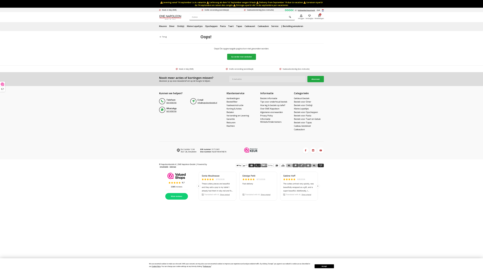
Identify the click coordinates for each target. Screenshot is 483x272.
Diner (172, 26)
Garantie (231, 119)
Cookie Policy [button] (156, 266)
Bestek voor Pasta (302, 115)
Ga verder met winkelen (241, 57)
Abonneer (315, 79)
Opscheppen (211, 26)
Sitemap (173, 166)
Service (274, 26)
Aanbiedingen (233, 98)
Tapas (239, 26)
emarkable (164, 166)
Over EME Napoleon (269, 108)
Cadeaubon (263, 26)
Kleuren (163, 26)
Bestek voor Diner (302, 101)
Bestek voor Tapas (303, 122)
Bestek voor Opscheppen (306, 112)
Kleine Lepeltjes (195, 26)
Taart (231, 26)
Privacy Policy (266, 115)
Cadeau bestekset (302, 126)
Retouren (231, 122)
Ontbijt (180, 26)
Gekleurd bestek (301, 98)
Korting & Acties (234, 108)
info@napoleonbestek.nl (207, 102)
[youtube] (321, 150)
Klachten (231, 126)
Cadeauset (250, 26)
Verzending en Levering (238, 115)
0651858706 (171, 102)
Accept (324, 266)
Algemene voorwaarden (271, 112)
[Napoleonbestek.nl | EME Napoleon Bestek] (174, 17)
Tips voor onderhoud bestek (273, 101)
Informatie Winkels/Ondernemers (270, 120)
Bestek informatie (268, 98)
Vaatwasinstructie (235, 105)
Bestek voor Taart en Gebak (307, 119)
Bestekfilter (232, 101)
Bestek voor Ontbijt (303, 105)
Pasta (223, 26)
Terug (164, 37)
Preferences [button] (207, 266)
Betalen (230, 112)
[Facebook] (306, 150)
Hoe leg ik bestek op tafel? (272, 105)
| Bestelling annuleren (292, 26)
